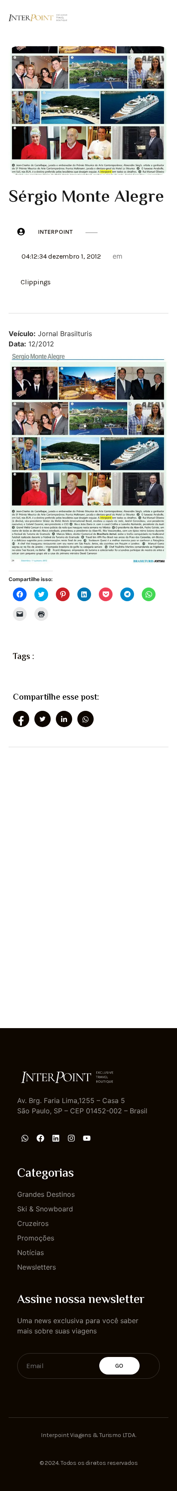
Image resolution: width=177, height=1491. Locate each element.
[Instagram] (71, 1138)
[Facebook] (40, 1138)
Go (119, 1365)
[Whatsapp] (25, 1138)
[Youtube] (87, 1138)
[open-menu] (163, 17)
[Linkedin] (56, 1138)
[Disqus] (88, 880)
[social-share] (21, 719)
